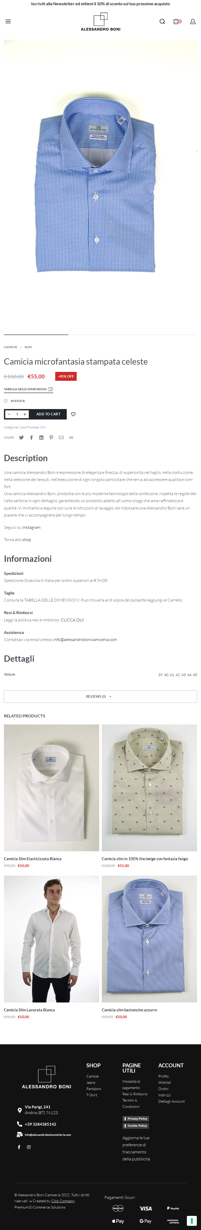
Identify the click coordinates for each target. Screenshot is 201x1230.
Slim (28, 347)
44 (189, 674)
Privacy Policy (137, 1118)
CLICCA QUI (72, 619)
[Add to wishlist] (73, 414)
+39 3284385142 (40, 1124)
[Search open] (162, 21)
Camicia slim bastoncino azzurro (129, 1009)
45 (195, 674)
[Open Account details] (193, 21)
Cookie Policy (137, 1125)
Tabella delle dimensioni (25, 389)
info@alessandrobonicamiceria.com (85, 639)
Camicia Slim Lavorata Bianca (29, 1009)
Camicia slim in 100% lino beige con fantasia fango (145, 858)
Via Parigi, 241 (38, 1106)
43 (183, 674)
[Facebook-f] (19, 1147)
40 (166, 674)
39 (160, 674)
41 (172, 674)
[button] (100, 696)
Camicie (10, 347)
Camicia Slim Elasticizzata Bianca (33, 858)
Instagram (31, 527)
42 (178, 674)
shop (26, 539)
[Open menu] (8, 21)
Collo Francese (29, 427)
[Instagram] (29, 1147)
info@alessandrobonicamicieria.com (48, 1134)
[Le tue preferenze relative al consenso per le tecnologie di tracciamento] (192, 1221)
